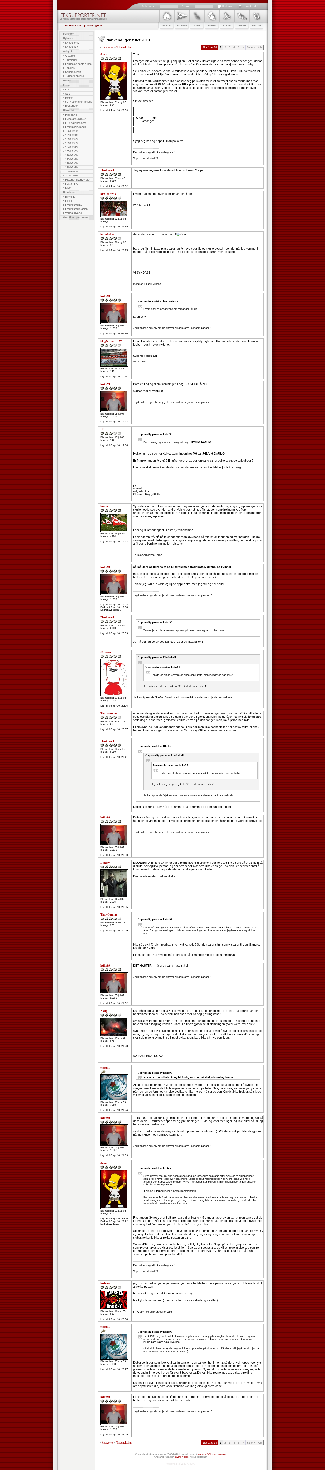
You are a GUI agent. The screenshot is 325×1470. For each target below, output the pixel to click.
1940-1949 (71, 147)
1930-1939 (71, 143)
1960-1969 (71, 155)
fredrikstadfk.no (73, 25)
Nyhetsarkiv (72, 42)
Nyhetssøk (71, 46)
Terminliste (71, 59)
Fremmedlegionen (75, 126)
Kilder (68, 187)
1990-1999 (71, 167)
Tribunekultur (124, 47)
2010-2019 (71, 175)
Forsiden (68, 33)
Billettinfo (70, 196)
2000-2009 (71, 171)
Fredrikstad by (73, 204)
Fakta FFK (71, 183)
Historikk (68, 110)
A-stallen (70, 55)
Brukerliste (71, 105)
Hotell (68, 200)
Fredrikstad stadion (76, 208)
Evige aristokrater (75, 118)
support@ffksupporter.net (212, 1454)
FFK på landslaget (75, 122)
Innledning (71, 114)
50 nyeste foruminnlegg (78, 101)
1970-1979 (71, 159)
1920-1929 (71, 139)
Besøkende (70, 192)
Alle (260, 47)
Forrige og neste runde (78, 63)
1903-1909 (71, 131)
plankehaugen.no (93, 25)
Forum (67, 85)
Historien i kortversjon (77, 179)
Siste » (251, 47)
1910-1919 (71, 135)
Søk (67, 93)
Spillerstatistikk (73, 71)
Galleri (67, 80)
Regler (69, 97)
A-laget (67, 51)
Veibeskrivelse (73, 212)
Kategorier (107, 47)
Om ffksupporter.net (76, 217)
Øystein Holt (181, 1456)
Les (67, 89)
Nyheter (68, 38)
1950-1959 (71, 151)
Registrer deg (251, 6)
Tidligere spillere (74, 76)
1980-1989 (71, 163)
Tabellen (70, 67)
